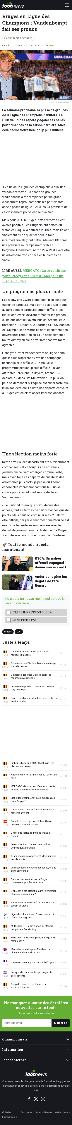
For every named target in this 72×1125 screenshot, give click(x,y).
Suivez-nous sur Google (20, 38)
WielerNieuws (62, 1112)
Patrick (5, 45)
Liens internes (14, 1060)
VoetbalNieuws (43, 1112)
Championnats (14, 1039)
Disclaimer (26, 1112)
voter (51, 45)
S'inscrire (60, 1023)
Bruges (8, 631)
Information (12, 1049)
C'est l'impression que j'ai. (33, 612)
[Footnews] (36, 1073)
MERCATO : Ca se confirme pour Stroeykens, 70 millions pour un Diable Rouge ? (34, 276)
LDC (19, 631)
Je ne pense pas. (25, 620)
